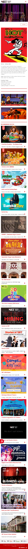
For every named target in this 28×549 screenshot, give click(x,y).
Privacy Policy (14, 546)
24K (24, 544)
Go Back (23, 24)
